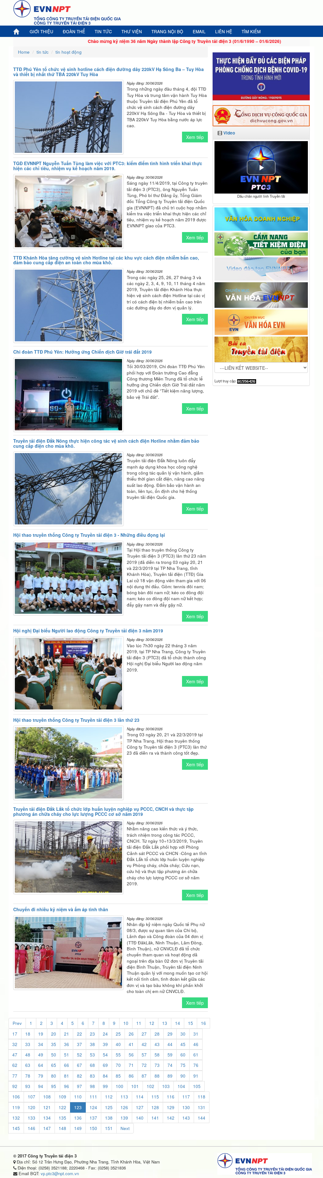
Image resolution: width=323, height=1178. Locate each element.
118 (201, 1097)
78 (27, 1076)
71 (131, 1065)
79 (40, 1076)
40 (118, 1044)
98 (92, 1086)
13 (164, 1023)
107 (31, 1097)
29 (170, 1034)
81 (66, 1076)
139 (124, 1118)
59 (170, 1055)
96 (66, 1086)
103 (166, 1086)
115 (155, 1097)
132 (16, 1118)
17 (14, 1034)
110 (78, 1097)
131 (201, 1107)
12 (151, 1023)
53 (92, 1055)
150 (93, 1128)
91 (195, 1076)
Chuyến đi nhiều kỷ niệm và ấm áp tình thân (60, 909)
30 (182, 1034)
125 (109, 1107)
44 (170, 1044)
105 (197, 1086)
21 (66, 1034)
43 (157, 1044)
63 (27, 1065)
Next (125, 1128)
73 (157, 1065)
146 (31, 1128)
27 (144, 1034)
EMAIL (199, 31)
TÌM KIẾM (251, 31)
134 (47, 1118)
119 (16, 1107)
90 (182, 1076)
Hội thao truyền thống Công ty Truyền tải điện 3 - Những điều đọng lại (89, 535)
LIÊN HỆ (223, 31)
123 (78, 1107)
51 (66, 1055)
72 (144, 1065)
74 (170, 1065)
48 (27, 1055)
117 (186, 1097)
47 (14, 1055)
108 (47, 1097)
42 (144, 1044)
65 (53, 1065)
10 (125, 1023)
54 (105, 1055)
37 (79, 1044)
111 (93, 1097)
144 (201, 1118)
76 (195, 1065)
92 (14, 1086)
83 (92, 1076)
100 (119, 1086)
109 (62, 1097)
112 (109, 1097)
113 (124, 1097)
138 (109, 1118)
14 (177, 1023)
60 (182, 1055)
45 (182, 1044)
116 (170, 1097)
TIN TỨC (103, 31)
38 (92, 1044)
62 (14, 1065)
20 (53, 1034)
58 (157, 1055)
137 (93, 1118)
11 (138, 1023)
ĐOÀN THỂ (74, 31)
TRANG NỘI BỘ (167, 31)
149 (78, 1128)
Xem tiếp (195, 137)
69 (105, 1065)
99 (105, 1086)
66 (66, 1065)
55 (118, 1055)
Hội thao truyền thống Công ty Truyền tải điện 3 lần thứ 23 (76, 720)
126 (124, 1107)
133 (31, 1118)
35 (53, 1044)
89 (170, 1076)
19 (40, 1034)
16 (203, 1023)
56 (131, 1055)
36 (66, 1044)
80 (53, 1076)
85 (118, 1076)
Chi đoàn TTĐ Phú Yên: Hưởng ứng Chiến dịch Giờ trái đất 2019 (82, 352)
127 (140, 1107)
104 (181, 1086)
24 (105, 1034)
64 (40, 1065)
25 (118, 1034)
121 (47, 1107)
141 (155, 1118)
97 (79, 1086)
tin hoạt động (69, 52)
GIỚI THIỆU (41, 31)
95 (53, 1086)
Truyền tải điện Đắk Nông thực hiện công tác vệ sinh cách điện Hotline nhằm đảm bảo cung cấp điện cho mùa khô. (106, 443)
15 (190, 1023)
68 (92, 1065)
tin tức (43, 52)
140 (140, 1118)
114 (140, 1097)
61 (195, 1055)
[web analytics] (246, 380)
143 (186, 1118)
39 (105, 1044)
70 (118, 1065)
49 (40, 1055)
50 (53, 1055)
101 (135, 1086)
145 (16, 1128)
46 (195, 1044)
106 (16, 1097)
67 (79, 1065)
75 (182, 1065)
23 (92, 1034)
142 (170, 1118)
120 (31, 1107)
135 (62, 1118)
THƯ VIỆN (131, 31)
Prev (17, 1023)
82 (79, 1076)
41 (131, 1044)
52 (79, 1055)
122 (62, 1107)
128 (155, 1107)
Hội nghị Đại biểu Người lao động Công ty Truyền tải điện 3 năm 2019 (88, 630)
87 (144, 1076)
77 (14, 1076)
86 (131, 1076)
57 (144, 1055)
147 (47, 1128)
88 (157, 1076)
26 (131, 1034)
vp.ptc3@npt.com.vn (60, 1173)
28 (157, 1034)
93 (27, 1086)
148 (62, 1128)
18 (27, 1034)
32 (14, 1044)
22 (79, 1034)
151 (109, 1128)
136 (78, 1118)
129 (170, 1107)
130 (186, 1107)
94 (40, 1086)
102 (150, 1086)
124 (93, 1107)
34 (40, 1044)
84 (105, 1076)
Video (229, 133)
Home (24, 52)
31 (195, 1034)
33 (27, 1044)
